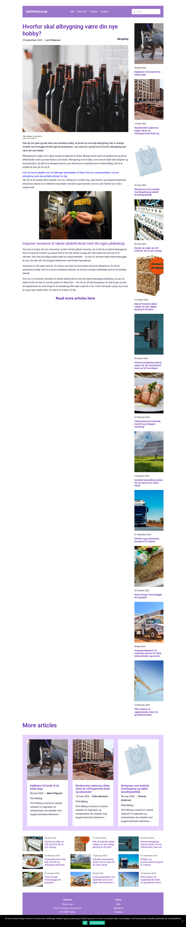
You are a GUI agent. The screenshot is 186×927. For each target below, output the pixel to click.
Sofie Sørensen (100, 796)
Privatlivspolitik (97, 923)
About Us (81, 11)
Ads (72, 11)
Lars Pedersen (53, 40)
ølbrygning (122, 39)
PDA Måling (36, 798)
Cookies (93, 11)
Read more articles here (75, 298)
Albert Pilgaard (54, 793)
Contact (104, 11)
